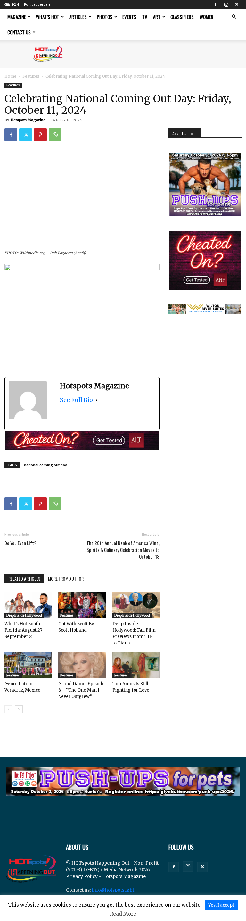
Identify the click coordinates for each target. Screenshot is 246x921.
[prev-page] (8, 709)
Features (30, 76)
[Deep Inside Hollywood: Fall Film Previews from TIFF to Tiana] (136, 605)
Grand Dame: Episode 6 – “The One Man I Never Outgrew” (81, 690)
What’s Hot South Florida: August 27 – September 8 (25, 630)
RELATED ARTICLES (24, 578)
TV (144, 16)
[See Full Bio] (97, 400)
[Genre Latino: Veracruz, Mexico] (28, 665)
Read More (123, 914)
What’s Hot (47, 16)
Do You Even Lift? (20, 543)
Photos (104, 16)
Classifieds (182, 16)
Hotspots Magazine (28, 120)
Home (10, 76)
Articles (78, 16)
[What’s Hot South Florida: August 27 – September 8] (28, 605)
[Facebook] (215, 4)
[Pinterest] (40, 134)
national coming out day (45, 464)
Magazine (16, 16)
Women (206, 16)
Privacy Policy (82, 876)
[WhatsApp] (55, 134)
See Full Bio (76, 399)
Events (129, 16)
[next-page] (19, 709)
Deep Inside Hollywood (24, 615)
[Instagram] (226, 4)
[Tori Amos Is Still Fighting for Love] (136, 665)
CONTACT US (19, 32)
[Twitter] (237, 4)
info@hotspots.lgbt (113, 890)
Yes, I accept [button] (221, 905)
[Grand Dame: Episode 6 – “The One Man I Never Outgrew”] (81, 665)
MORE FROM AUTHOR (66, 578)
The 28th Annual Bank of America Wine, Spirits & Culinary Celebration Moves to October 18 (123, 550)
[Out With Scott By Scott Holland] (81, 605)
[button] (234, 17)
